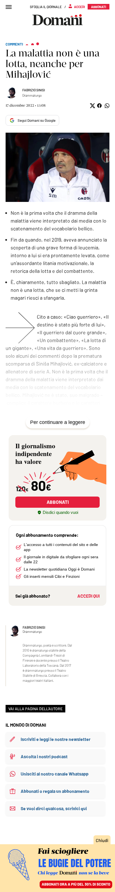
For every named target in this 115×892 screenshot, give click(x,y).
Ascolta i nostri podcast (44, 756)
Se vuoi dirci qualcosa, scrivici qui (54, 808)
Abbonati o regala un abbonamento (55, 791)
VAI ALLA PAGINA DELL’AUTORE (35, 708)
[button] (92, 105)
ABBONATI (58, 502)
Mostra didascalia (57, 167)
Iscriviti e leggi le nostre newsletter (55, 739)
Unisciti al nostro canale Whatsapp (54, 773)
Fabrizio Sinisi (33, 90)
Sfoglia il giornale (46, 7)
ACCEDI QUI (88, 595)
